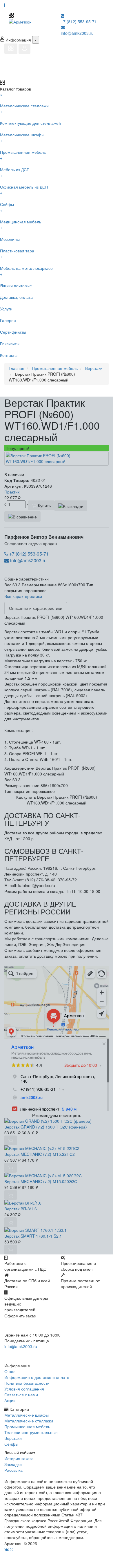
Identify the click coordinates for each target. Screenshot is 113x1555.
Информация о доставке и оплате (36, 1377)
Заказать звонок (25, 1354)
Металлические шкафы (26, 1415)
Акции (10, 1400)
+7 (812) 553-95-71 (79, 21)
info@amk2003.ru (77, 33)
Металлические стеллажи (28, 1421)
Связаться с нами (21, 1394)
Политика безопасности (27, 1383)
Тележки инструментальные (31, 1432)
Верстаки (13, 1438)
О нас (9, 1371)
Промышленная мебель (27, 1426)
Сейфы (11, 1444)
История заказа (19, 1458)
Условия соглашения (24, 1389)
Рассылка (13, 1470)
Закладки (13, 1464)
